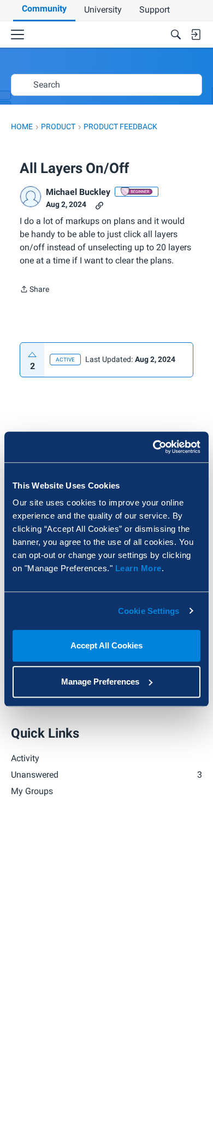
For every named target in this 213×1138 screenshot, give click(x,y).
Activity (25, 758)
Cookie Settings (149, 611)
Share (34, 290)
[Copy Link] (99, 204)
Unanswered (106, 774)
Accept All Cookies (106, 645)
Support (154, 9)
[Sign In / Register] (195, 34)
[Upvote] (32, 354)
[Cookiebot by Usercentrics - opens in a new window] (153, 447)
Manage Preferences (100, 681)
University (103, 9)
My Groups (32, 791)
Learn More (138, 568)
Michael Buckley (78, 192)
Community (44, 8)
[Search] (176, 34)
